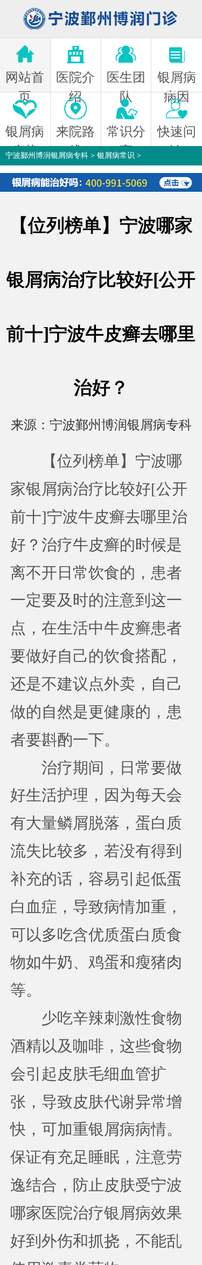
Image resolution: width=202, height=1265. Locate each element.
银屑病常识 (116, 155)
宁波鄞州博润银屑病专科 (46, 155)
